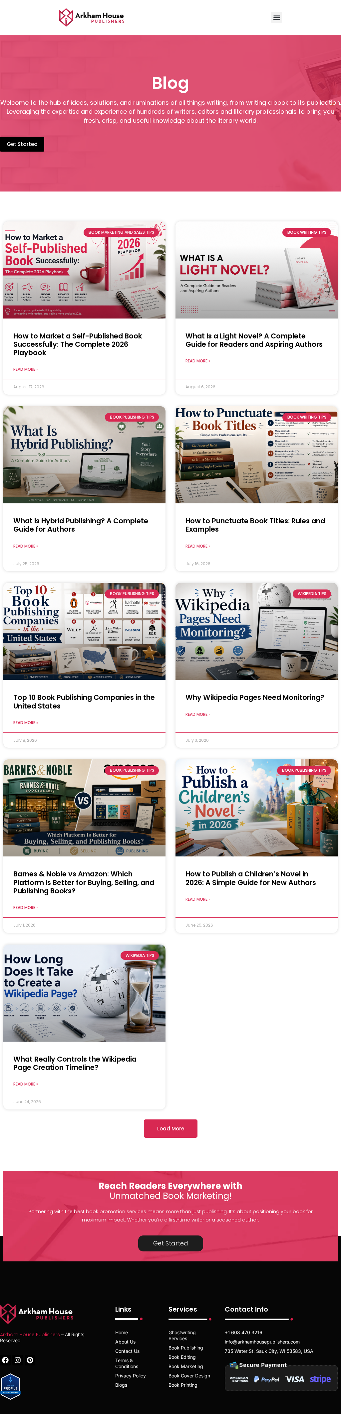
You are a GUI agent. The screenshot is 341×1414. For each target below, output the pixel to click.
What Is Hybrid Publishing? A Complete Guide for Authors (80, 525)
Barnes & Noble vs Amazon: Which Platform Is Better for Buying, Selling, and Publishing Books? (83, 882)
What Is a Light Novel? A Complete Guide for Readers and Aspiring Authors (254, 340)
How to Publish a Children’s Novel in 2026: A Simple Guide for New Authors (250, 878)
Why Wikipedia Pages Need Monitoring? (254, 697)
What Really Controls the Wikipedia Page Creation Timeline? (75, 1063)
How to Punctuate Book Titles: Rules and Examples (255, 525)
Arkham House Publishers (30, 1334)
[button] (276, 17)
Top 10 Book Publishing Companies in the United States (84, 701)
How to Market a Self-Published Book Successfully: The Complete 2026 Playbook (77, 344)
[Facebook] (5, 1360)
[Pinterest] (30, 1360)
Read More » (25, 369)
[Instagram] (17, 1360)
